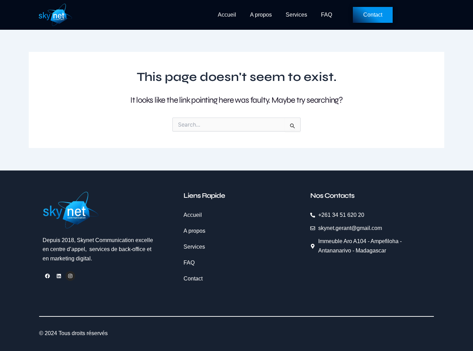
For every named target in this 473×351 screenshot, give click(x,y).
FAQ (326, 15)
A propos (261, 15)
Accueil (227, 15)
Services (296, 15)
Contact (193, 278)
